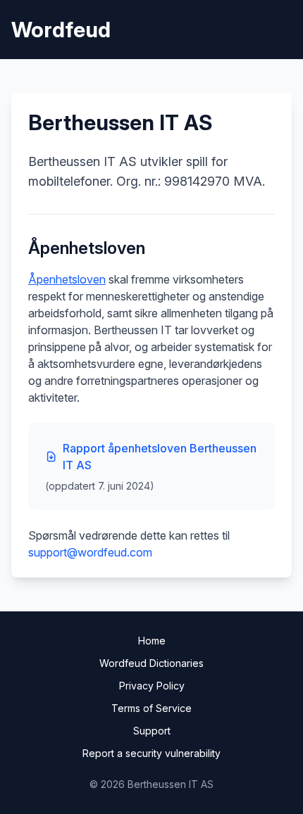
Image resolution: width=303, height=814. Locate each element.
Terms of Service (151, 708)
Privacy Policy (152, 686)
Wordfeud (61, 29)
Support (152, 731)
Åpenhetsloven (67, 279)
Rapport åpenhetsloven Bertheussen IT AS (159, 456)
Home (152, 641)
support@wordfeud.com (90, 552)
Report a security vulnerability (151, 753)
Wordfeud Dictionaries (151, 663)
